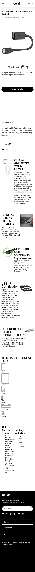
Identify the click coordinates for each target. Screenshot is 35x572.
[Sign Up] (30, 508)
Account (7, 534)
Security (10, 545)
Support (5, 149)
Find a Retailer (17, 89)
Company (8, 528)
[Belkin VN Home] (18, 3)
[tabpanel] (17, 42)
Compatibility (7, 122)
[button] (29, 3)
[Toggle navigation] (3, 3)
